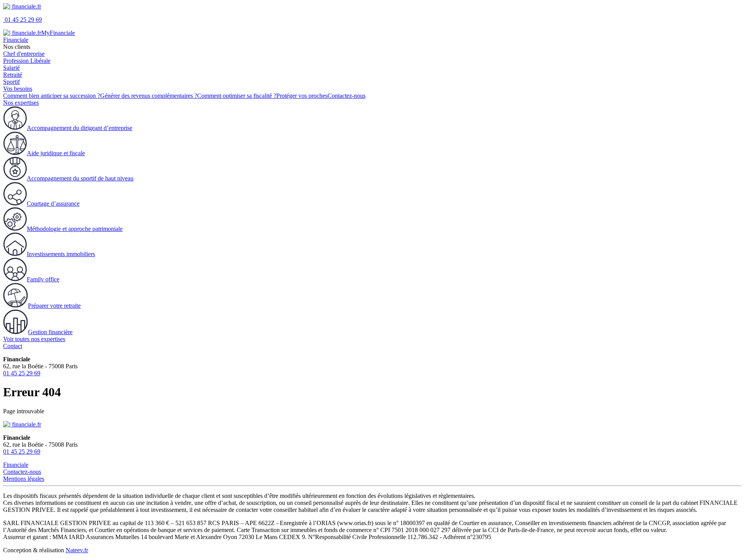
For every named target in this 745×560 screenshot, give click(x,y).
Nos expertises (21, 102)
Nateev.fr (77, 550)
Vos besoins (17, 88)
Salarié (11, 67)
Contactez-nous (22, 471)
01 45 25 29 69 (22, 19)
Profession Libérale (26, 60)
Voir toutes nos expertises (34, 339)
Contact (12, 346)
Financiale (15, 39)
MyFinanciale (58, 32)
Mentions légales (23, 478)
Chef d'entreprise (24, 53)
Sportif (11, 81)
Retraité (12, 74)
